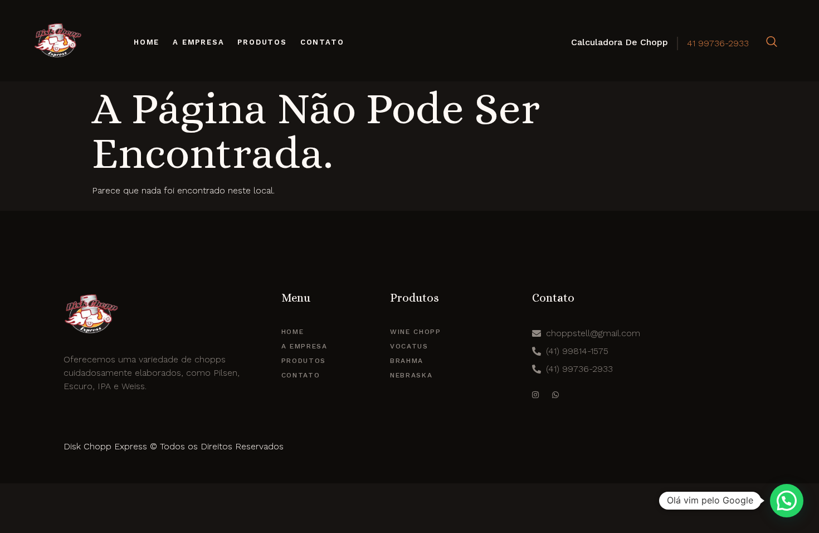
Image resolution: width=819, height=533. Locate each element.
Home (146, 42)
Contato (322, 42)
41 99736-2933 (718, 43)
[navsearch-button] (771, 42)
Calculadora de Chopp (619, 42)
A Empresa (198, 42)
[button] (786, 500)
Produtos (261, 42)
